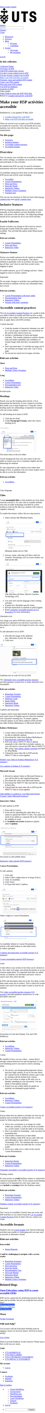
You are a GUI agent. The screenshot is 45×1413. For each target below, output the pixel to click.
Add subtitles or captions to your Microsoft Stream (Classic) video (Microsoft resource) (20, 795)
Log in (7, 1368)
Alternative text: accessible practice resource (21, 680)
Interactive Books (12, 1161)
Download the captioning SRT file (18, 739)
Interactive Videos (12, 188)
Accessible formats (12, 147)
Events (7, 48)
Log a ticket (4, 1337)
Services (8, 39)
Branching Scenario (13, 694)
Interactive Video (11, 247)
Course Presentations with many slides (20, 296)
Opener (3, 30)
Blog (7, 41)
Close (2, 32)
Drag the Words (11, 186)
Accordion (9, 179)
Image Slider (10, 701)
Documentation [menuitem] (16, 1396)
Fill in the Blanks (11, 1273)
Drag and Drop (11, 184)
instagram (9, 1381)
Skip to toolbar (6, 1385)
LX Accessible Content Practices (17, 313)
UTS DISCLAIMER (13, 1355)
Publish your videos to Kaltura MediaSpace (17, 760)
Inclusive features (12, 142)
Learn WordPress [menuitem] (17, 1398)
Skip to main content (8, 7)
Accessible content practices (16, 144)
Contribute (14, 46)
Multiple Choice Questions (15, 190)
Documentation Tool (13, 298)
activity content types (22, 199)
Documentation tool (13, 385)
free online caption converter (26, 749)
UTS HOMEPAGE (13, 1352)
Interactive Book (12, 703)
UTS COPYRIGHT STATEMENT (19, 1357)
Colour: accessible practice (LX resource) (16, 1107)
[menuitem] (25, 1409)
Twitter (3, 1319)
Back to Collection (7, 1307)
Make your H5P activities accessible (19, 119)
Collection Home (7, 66)
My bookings (15, 52)
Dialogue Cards (11, 699)
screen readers (20, 1230)
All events (14, 50)
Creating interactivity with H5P (20, 96)
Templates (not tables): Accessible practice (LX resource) (22, 1170)
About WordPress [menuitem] (17, 1389)
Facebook (10, 1319)
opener (2, 25)
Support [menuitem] (13, 1401)
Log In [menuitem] (7, 1405)
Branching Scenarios (13, 1261)
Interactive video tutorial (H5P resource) (16, 861)
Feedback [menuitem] (14, 1403)
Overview (9, 140)
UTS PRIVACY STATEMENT (17, 1359)
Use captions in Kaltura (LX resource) (15, 766)
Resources (9, 37)
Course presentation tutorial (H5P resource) (17, 959)
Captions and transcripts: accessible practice (17, 953)
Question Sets (10, 193)
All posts (13, 43)
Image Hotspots (11, 1249)
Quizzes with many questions (16, 302)
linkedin (8, 1379)
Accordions (9, 380)
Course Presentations (13, 181)
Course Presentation (13, 243)
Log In (2, 57)
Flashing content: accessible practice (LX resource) (20, 1204)
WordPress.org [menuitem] (16, 1394)
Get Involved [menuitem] (15, 1392)
